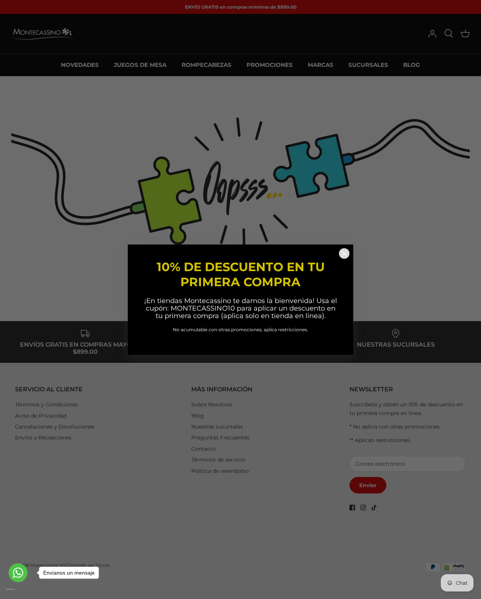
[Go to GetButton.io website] (18, 589)
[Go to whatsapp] (18, 572)
